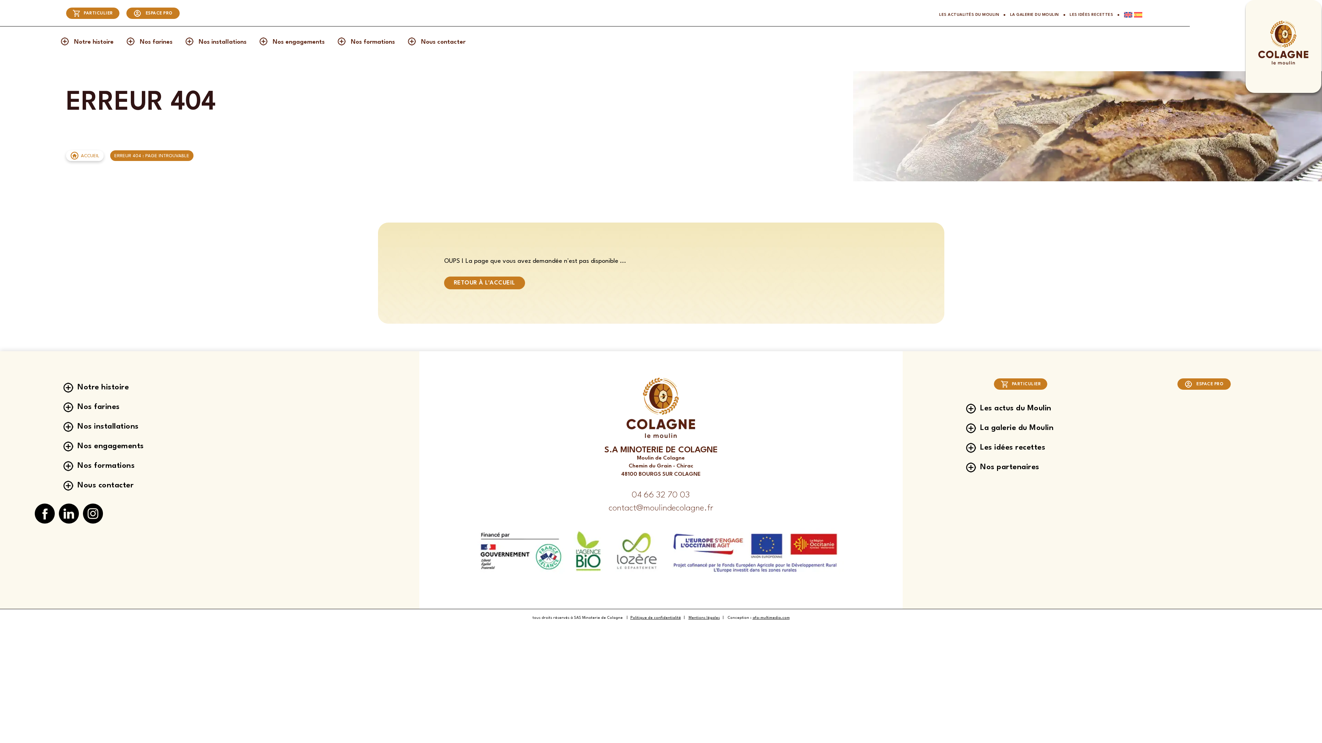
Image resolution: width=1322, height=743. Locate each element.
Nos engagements (299, 42)
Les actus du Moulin (1015, 408)
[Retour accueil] (1283, 64)
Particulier (98, 13)
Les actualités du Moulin (969, 15)
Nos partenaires (1009, 467)
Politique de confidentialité (655, 618)
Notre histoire (94, 42)
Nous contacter (443, 42)
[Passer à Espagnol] (1137, 15)
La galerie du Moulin (1034, 15)
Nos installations (222, 42)
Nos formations (373, 42)
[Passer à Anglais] (1126, 15)
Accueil (90, 156)
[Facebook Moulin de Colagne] (45, 514)
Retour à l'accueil (484, 283)
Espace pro (159, 13)
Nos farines (156, 42)
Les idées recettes (1091, 15)
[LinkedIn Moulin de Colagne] (69, 514)
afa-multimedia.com (771, 618)
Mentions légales (704, 618)
